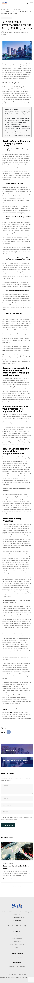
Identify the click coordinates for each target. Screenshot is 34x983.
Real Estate (6, 18)
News (17, 947)
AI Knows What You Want (14, 116)
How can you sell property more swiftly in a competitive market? (17, 131)
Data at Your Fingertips (14, 124)
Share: (3, 732)
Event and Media (17, 938)
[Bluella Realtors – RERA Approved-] (4, 3)
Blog (17, 935)
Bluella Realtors (18, 461)
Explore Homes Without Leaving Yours (18, 114)
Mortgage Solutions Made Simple (16, 122)
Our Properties (17, 941)
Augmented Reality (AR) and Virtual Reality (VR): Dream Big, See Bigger (18, 120)
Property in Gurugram (17, 957)
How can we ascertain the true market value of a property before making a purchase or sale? (17, 126)
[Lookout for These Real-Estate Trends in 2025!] (17, 851)
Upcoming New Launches (17, 944)
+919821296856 (17, 920)
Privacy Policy (22, 974)
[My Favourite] (27, 3)
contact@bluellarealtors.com (17, 917)
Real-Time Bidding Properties (13, 133)
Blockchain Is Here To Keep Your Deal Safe (18, 118)
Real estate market (15, 728)
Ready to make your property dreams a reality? (18, 135)
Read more (6, 879)
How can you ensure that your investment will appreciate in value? (17, 129)
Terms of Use (12, 974)
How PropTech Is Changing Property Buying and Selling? (17, 112)
